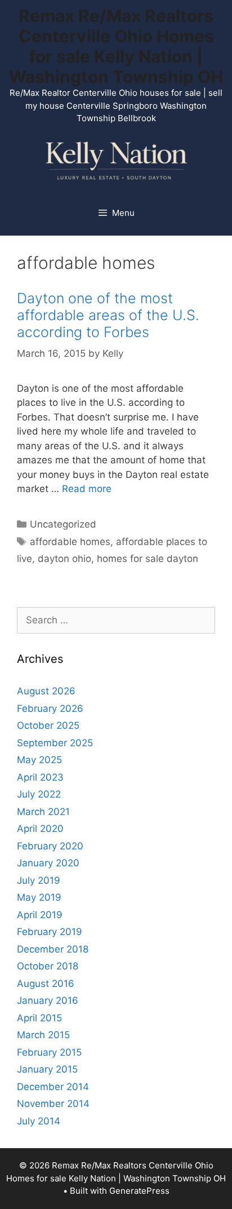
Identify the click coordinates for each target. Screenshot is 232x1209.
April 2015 (39, 1018)
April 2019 (40, 914)
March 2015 (43, 1034)
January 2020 (48, 863)
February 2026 (50, 708)
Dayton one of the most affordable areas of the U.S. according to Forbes (108, 315)
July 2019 (38, 880)
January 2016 (47, 1000)
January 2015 (47, 1069)
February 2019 (49, 931)
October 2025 (48, 725)
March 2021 (43, 811)
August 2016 (45, 983)
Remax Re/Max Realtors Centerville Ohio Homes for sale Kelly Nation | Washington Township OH (116, 46)
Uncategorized (63, 524)
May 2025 (39, 759)
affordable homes (70, 541)
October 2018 (47, 966)
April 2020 (40, 828)
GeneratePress (139, 1190)
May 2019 (39, 897)
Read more (86, 488)
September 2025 (55, 743)
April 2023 (40, 777)
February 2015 (49, 1052)
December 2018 (52, 949)
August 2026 (46, 691)
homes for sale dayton (147, 558)
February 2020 (50, 846)
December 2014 (53, 1086)
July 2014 (38, 1121)
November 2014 (53, 1103)
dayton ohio (64, 558)
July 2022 (39, 794)
